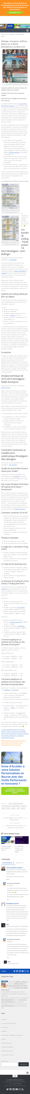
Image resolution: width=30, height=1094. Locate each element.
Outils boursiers (7, 1043)
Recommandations (8, 1047)
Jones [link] (20, 713)
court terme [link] (15, 690)
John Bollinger (13, 260)
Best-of (5, 1019)
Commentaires (9, 863)
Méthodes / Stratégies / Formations (12, 34)
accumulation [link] (21, 607)
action (10, 803)
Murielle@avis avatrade (12, 903)
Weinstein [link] (4, 589)
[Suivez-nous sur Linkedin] (20, 971)
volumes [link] (12, 315)
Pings (20, 863)
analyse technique (16, 806)
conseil (3, 808)
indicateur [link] (4, 273)
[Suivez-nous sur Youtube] (22, 971)
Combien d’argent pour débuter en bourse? (6, 848)
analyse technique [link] (20, 509)
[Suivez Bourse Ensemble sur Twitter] (14, 971)
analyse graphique (6, 806)
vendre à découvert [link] (16, 622)
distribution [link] (21, 626)
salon (18, 808)
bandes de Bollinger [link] (20, 271)
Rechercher (4, 1061)
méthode (13, 808)
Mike (7, 924)
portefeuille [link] (16, 476)
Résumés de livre (8, 1051)
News (3, 36)
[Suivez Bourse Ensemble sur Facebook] (17, 971)
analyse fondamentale (18, 803)
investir (8, 808)
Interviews (6, 1027)
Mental (5, 1031)
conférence (23, 806)
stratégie (23, 808)
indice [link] (12, 708)
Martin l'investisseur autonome (14, 867)
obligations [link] (7, 690)
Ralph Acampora (5, 387)
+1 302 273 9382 (16, 1083)
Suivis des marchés (8, 1055)
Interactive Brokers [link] (14, 152)
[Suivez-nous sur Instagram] (25, 971)
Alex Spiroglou (13, 465)
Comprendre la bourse (9, 1023)
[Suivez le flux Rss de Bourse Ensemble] (28, 971)
